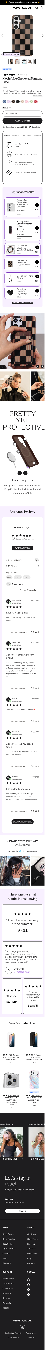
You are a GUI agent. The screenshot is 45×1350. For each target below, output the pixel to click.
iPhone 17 (6, 1263)
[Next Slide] (43, 35)
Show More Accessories (22, 302)
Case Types (32, 1239)
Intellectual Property (13, 1333)
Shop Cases (8, 1234)
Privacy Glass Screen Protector (34, 1058)
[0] (28, 467)
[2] (25, 439)
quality (26, 577)
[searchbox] (20, 560)
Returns (37, 135)
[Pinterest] (35, 1289)
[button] (10, 207)
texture (18, 577)
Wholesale (32, 1253)
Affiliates (31, 1249)
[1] (18, 451)
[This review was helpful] (31, 632)
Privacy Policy (13, 1337)
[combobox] (29, 590)
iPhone (12, 108)
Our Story (31, 1234)
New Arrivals (8, 1249)
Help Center (8, 1278)
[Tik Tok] (35, 1294)
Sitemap (31, 1337)
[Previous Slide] (2, 35)
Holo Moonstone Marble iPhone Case (34, 1100)
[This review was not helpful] (36, 632)
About (7, 135)
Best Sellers (8, 1244)
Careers (31, 1263)
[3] (34, 463)
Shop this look (15, 1159)
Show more (17, 584)
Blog (29, 1258)
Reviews (31, 1244)
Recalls (5, 1308)
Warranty (17, 135)
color (9, 577)
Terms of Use (31, 1333)
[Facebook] (35, 1284)
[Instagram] (35, 1279)
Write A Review (22, 548)
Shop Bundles (8, 1239)
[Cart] (41, 7)
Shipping (27, 135)
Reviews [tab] (18, 527)
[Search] (36, 7)
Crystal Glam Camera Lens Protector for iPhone (11, 1101)
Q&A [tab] (28, 527)
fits (8, 584)
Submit (22, 1211)
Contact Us (7, 1288)
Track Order (8, 1283)
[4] (15, 444)
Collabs (6, 1253)
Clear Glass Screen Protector (10, 1058)
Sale (4, 1258)
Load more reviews (22, 822)
